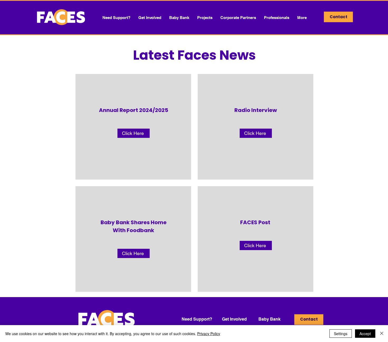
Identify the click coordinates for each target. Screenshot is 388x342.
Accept (365, 333)
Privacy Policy (208, 333)
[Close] (381, 333)
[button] (179, 17)
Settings (340, 333)
